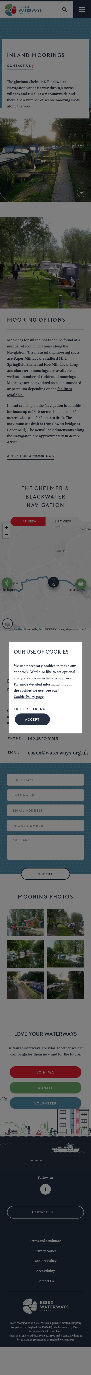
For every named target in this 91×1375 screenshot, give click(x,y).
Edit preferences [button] (32, 709)
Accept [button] (32, 719)
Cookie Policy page (29, 697)
